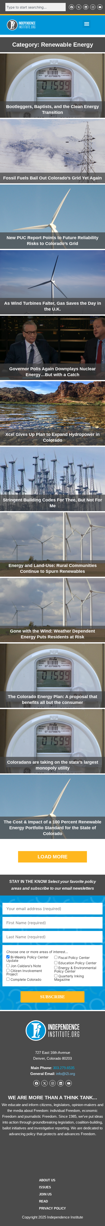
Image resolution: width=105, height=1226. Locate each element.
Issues (45, 1187)
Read (43, 1201)
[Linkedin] (85, 7)
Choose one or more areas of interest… (37, 952)
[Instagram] (92, 7)
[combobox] (35, 7)
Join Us (45, 1194)
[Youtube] (100, 7)
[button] (87, 24)
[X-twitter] (78, 7)
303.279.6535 (63, 1068)
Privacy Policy (52, 1208)
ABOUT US (47, 1180)
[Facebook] (71, 7)
